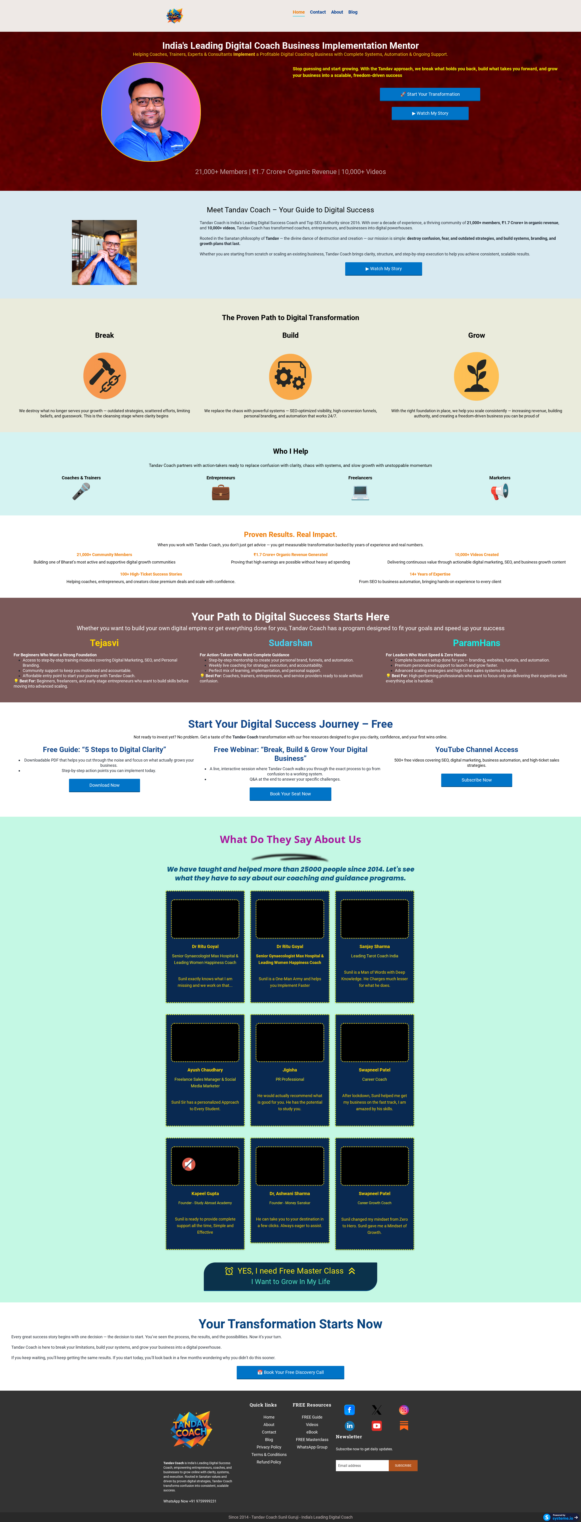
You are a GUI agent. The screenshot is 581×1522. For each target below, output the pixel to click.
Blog (352, 12)
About (337, 12)
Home (299, 12)
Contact (318, 12)
